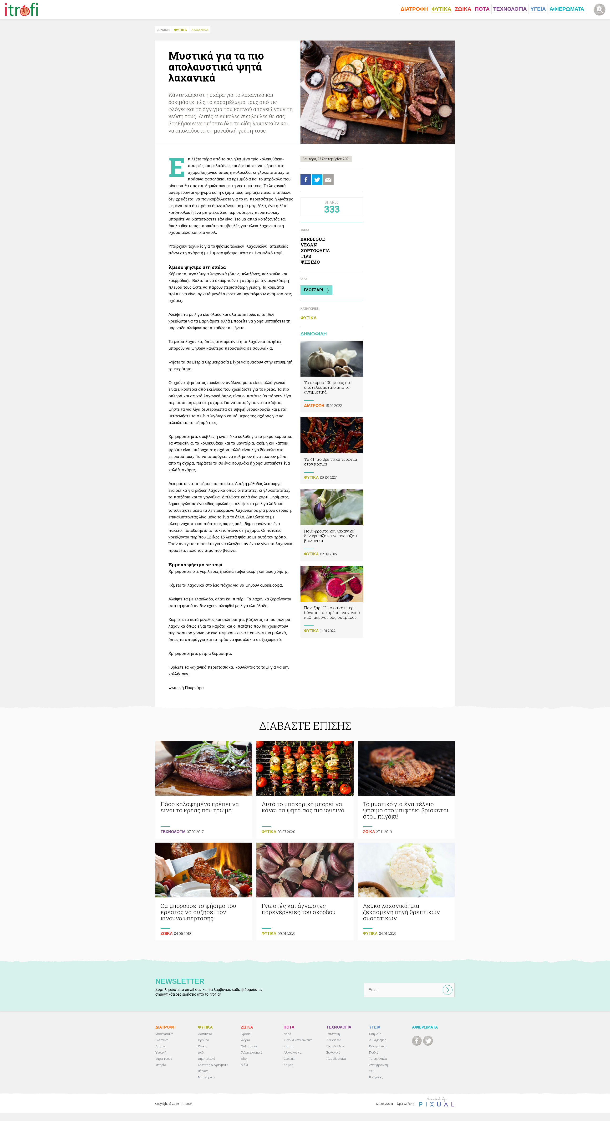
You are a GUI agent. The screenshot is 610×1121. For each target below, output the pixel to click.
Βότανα (203, 1071)
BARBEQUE (312, 239)
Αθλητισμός (377, 1040)
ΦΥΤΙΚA (180, 30)
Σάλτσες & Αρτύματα (213, 1065)
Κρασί (288, 1046)
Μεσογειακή (164, 1034)
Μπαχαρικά (206, 1077)
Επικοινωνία (384, 1104)
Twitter (317, 179)
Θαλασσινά (249, 1046)
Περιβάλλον (335, 1046)
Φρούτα (203, 1040)
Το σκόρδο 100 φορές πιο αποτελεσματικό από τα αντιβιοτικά (331, 376)
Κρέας (246, 1034)
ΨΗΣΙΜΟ (310, 262)
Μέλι (244, 1065)
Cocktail (289, 1058)
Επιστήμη (333, 1034)
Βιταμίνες (376, 1077)
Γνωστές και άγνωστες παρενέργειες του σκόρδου (304, 891)
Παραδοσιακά (336, 1058)
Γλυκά (202, 1046)
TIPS (305, 256)
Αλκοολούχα (292, 1052)
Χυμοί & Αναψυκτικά (298, 1040)
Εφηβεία (375, 1034)
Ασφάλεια (333, 1040)
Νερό (287, 1034)
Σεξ (371, 1071)
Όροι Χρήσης (405, 1104)
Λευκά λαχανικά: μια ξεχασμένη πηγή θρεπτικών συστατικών (406, 891)
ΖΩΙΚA (369, 832)
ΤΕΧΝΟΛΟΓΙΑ (173, 832)
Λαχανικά (205, 1034)
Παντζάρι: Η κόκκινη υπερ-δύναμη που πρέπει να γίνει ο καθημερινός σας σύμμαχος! (331, 601)
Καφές (289, 1065)
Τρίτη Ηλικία (378, 1058)
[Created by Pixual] (437, 1102)
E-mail (328, 179)
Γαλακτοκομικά (251, 1052)
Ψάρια (245, 1040)
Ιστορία (160, 1065)
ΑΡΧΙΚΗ (163, 30)
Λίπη (244, 1058)
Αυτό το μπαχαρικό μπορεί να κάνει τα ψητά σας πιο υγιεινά (304, 790)
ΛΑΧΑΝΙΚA (199, 30)
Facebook (305, 179)
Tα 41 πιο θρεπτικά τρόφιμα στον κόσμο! (331, 450)
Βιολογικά (333, 1052)
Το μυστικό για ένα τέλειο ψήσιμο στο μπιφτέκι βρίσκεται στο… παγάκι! (406, 790)
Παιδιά (373, 1052)
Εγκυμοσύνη (377, 1046)
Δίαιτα (160, 1046)
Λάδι (201, 1052)
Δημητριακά (206, 1058)
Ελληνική (161, 1040)
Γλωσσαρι (313, 290)
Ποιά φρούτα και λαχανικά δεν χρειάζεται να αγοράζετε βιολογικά (331, 525)
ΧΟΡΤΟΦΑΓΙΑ (315, 250)
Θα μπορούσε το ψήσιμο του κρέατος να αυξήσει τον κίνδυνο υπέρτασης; (203, 891)
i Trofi (21, 9)
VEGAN (308, 245)
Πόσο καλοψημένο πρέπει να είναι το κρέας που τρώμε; (203, 790)
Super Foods (163, 1058)
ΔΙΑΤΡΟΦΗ (314, 406)
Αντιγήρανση (378, 1065)
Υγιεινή (160, 1052)
